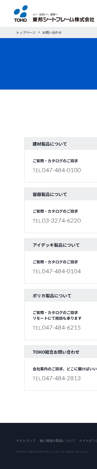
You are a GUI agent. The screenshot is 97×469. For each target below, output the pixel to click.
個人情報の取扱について (57, 440)
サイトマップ (26, 440)
